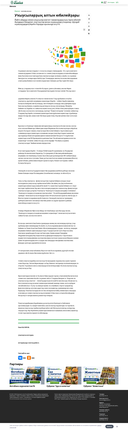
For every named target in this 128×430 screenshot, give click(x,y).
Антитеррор (111, 2)
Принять (109, 426)
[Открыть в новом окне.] (22, 358)
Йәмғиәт (17, 11)
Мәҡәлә (13, 6)
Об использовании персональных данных (21, 399)
